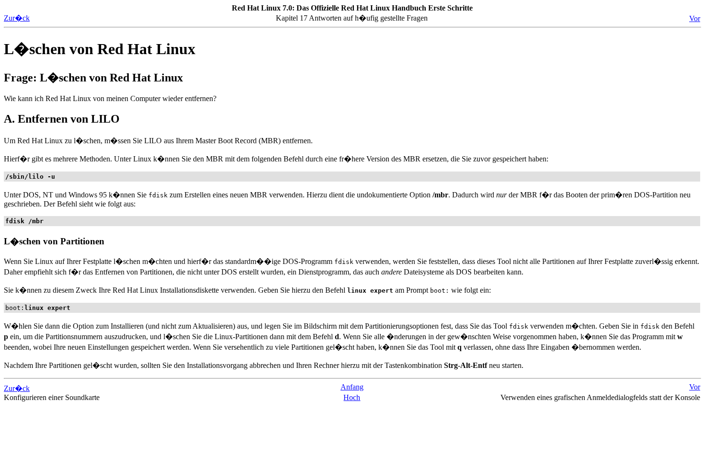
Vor (694, 18)
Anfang (352, 387)
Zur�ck (17, 18)
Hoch (351, 397)
